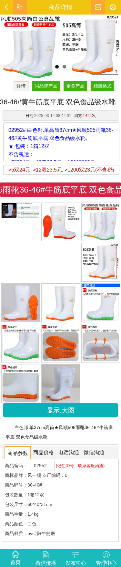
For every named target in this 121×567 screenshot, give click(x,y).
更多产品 (76, 86)
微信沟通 (94, 452)
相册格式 (103, 86)
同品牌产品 (46, 86)
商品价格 (43, 452)
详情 (21, 86)
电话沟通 (68, 452)
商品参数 (17, 453)
